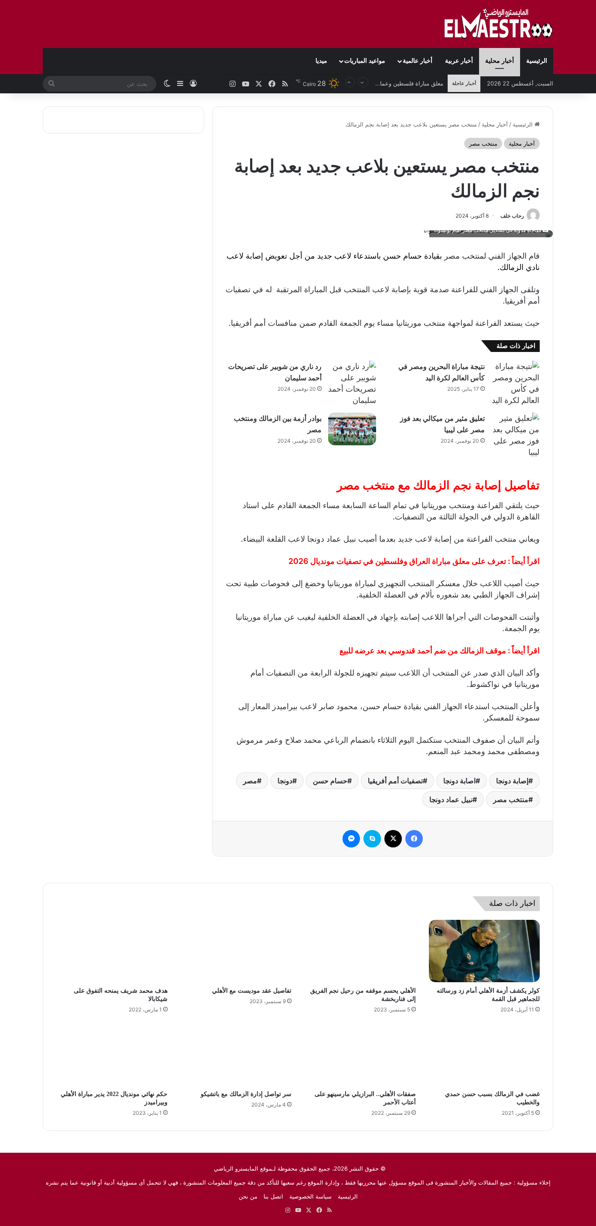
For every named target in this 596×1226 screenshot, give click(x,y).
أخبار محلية (499, 61)
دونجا (284, 780)
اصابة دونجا (459, 780)
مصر (250, 780)
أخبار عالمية (417, 61)
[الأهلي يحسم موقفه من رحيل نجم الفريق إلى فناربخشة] (360, 951)
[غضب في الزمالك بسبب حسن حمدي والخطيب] (484, 1054)
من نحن (248, 1196)
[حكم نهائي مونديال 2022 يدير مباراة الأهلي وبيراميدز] (112, 1054)
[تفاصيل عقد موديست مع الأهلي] (236, 951)
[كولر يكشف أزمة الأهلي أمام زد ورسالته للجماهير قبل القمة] (484, 951)
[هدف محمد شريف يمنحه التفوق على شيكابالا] (112, 951)
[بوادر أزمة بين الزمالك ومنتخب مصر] (352, 429)
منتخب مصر (483, 143)
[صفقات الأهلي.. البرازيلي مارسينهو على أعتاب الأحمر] (360, 1054)
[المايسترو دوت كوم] (498, 24)
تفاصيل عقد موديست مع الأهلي (251, 990)
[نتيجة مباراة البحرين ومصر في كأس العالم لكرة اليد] (515, 383)
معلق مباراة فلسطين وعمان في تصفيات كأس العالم (380, 83)
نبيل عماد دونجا (451, 799)
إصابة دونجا (512, 780)
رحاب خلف (512, 215)
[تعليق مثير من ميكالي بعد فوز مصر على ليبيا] (515, 435)
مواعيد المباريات (364, 61)
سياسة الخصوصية (310, 1196)
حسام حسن (330, 780)
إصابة (254, 255)
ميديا (321, 61)
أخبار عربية (459, 61)
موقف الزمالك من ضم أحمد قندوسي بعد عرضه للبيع (422, 650)
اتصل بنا (273, 1196)
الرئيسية (536, 61)
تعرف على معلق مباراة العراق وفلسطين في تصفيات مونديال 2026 (397, 561)
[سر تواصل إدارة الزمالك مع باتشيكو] (236, 1054)
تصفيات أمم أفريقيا (395, 780)
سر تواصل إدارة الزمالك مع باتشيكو (246, 1094)
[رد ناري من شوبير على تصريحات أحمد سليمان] (352, 383)
